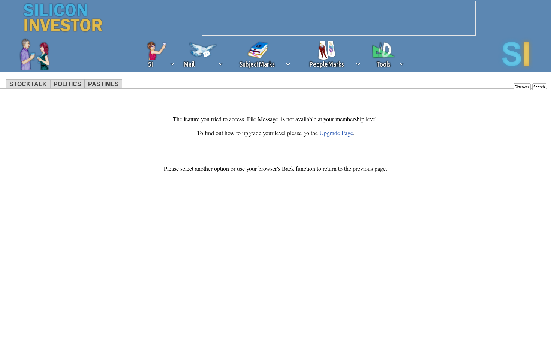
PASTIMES (103, 84)
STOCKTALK (28, 84)
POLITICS (67, 84)
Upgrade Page (336, 133)
